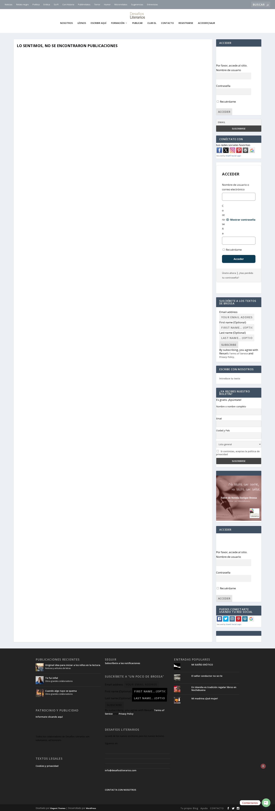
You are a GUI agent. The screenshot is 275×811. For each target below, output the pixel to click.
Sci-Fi (56, 4)
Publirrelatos (84, 4)
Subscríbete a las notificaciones (122, 663)
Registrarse (186, 23)
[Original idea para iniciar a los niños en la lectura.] (40, 667)
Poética (36, 4)
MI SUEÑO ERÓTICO (202, 664)
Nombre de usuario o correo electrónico (235, 187)
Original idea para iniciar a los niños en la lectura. (73, 665)
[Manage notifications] (263, 766)
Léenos (82, 23)
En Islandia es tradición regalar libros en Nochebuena (213, 689)
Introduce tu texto (229, 378)
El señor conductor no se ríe (206, 675)
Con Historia (68, 4)
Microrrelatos (120, 4)
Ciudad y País (223, 430)
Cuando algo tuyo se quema (61, 690)
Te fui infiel (51, 677)
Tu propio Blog (189, 808)
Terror (97, 4)
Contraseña (223, 86)
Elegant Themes (57, 808)
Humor (107, 4)
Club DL (151, 23)
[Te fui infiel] (40, 680)
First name (232, 322)
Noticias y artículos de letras (58, 668)
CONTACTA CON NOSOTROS (120, 789)
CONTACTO (217, 808)
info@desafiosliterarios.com (120, 770)
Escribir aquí (98, 23)
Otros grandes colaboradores (59, 681)
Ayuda (204, 808)
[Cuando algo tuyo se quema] (40, 693)
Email (219, 418)
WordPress (91, 808)
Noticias (8, 4)
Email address (228, 312)
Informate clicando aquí (49, 716)
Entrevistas (152, 4)
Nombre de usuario (228, 70)
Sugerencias (137, 4)
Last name (232, 332)
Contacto (167, 23)
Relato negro (22, 4)
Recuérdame (227, 101)
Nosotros (66, 23)
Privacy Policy (226, 357)
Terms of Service (238, 353)
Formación (117, 23)
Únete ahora (229, 273)
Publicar (137, 23)
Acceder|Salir (206, 23)
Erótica (46, 4)
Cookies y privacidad (47, 765)
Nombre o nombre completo (231, 406)
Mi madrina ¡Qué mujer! (204, 698)
